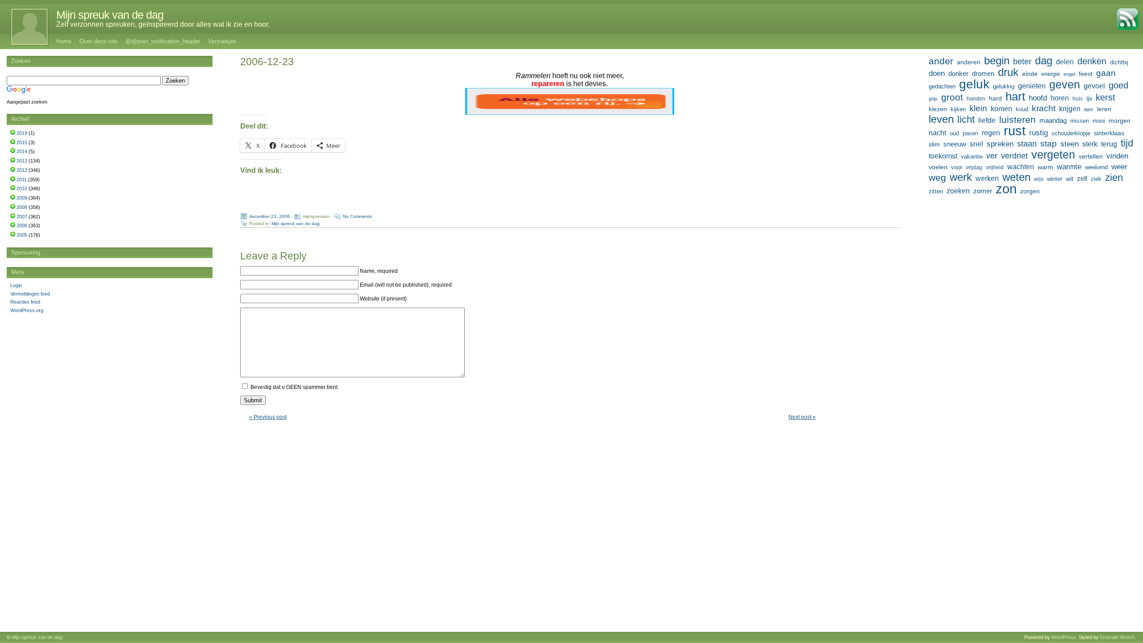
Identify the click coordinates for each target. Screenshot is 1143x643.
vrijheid (995, 167)
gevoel (1094, 86)
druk (1008, 72)
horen (1060, 98)
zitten (936, 191)
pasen (970, 133)
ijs (1089, 98)
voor (956, 167)
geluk (974, 84)
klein (978, 108)
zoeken (958, 191)
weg (937, 178)
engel (1069, 74)
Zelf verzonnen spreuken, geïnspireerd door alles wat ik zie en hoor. (163, 24)
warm (1045, 167)
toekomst (943, 156)
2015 (22, 142)
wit (1069, 178)
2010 (22, 188)
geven (1064, 84)
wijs (1038, 179)
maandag (1053, 120)
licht (966, 120)
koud (1022, 109)
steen (1069, 144)
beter (1022, 61)
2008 (22, 207)
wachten (1020, 167)
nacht (937, 133)
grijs (933, 98)
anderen (968, 62)
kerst (1105, 97)
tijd (1127, 143)
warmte (1069, 166)
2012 (22, 170)
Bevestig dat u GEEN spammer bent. (294, 387)
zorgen (1030, 191)
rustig (1038, 133)
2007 (22, 216)
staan (1027, 143)
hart (1015, 96)
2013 (22, 160)
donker (958, 73)
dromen (983, 73)
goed (1118, 85)
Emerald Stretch (1117, 637)
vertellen (1091, 156)
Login (16, 285)
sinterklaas (1109, 133)
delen (1065, 62)
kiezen (938, 109)
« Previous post (268, 417)
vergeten (1053, 154)
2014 (22, 151)
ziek (1096, 178)
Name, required (379, 271)
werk (961, 177)
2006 (22, 225)
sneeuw (954, 144)
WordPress (1063, 637)
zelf (1082, 178)
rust (1015, 131)
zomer (982, 191)
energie (1050, 74)
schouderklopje (1070, 133)
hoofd (1038, 98)
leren (1104, 109)
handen (976, 99)
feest (1086, 73)
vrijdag (974, 167)
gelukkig (1003, 87)
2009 (22, 197)
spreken (1000, 144)
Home (63, 41)
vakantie (972, 156)
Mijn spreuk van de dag (109, 14)
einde (1030, 73)
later (1088, 109)
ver (991, 155)
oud (954, 133)
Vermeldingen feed (30, 293)
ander (941, 61)
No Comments (357, 216)
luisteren (1017, 120)
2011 (22, 179)
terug (1109, 144)
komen (1001, 109)
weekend (1096, 167)
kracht (1043, 108)
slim (934, 144)
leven (941, 119)
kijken (958, 109)
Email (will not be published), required (406, 285)
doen (937, 73)
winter (1054, 178)
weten (1016, 177)
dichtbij (1119, 62)
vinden (1117, 156)
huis (1077, 99)
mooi (1099, 120)
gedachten (942, 87)
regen (991, 133)
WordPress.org (26, 310)
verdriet (1014, 155)
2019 (22, 133)
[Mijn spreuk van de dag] (25, 26)
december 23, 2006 (269, 216)
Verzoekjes (222, 41)
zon (1006, 189)
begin (997, 61)
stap (1048, 143)
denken (1091, 61)
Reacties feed (25, 302)
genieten (1032, 86)
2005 (22, 235)
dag (1043, 61)
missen (1079, 120)
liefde (987, 120)
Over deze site (98, 41)
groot (952, 97)
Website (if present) (383, 299)
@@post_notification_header (162, 41)
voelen (938, 167)
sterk (1089, 144)
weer (1119, 166)
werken (987, 178)
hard (995, 98)
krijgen (1069, 109)
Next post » (802, 417)
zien (1114, 178)
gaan (1106, 73)
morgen (1119, 120)
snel (976, 144)
